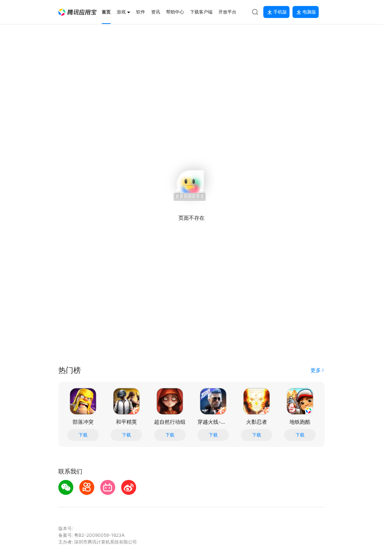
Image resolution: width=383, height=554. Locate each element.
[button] (77, 12)
